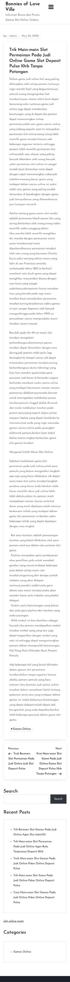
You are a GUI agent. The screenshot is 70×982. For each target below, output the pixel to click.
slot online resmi (14, 921)
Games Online (22, 729)
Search (11, 791)
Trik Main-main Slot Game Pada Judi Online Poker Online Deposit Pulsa (33, 880)
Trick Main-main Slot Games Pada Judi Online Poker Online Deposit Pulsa (34, 863)
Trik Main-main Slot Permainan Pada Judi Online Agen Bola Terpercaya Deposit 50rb (32, 846)
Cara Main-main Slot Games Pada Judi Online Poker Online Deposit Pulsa (34, 897)
